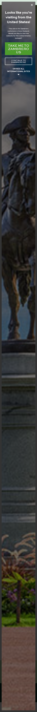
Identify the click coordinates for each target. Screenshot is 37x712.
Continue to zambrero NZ (18, 61)
